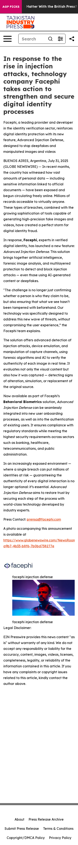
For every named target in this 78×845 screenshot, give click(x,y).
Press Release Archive (46, 819)
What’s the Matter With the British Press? (42, 7)
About (19, 819)
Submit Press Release (22, 828)
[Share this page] (72, 39)
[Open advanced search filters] (60, 39)
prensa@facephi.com (44, 519)
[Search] (50, 39)
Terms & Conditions (58, 828)
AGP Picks (10, 7)
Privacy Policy (60, 838)
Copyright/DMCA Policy (26, 838)
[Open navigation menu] (7, 39)
